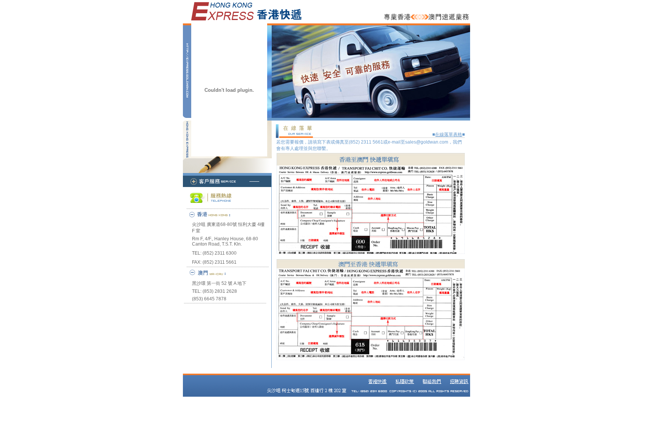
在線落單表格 (448, 134)
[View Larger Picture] (371, 252)
